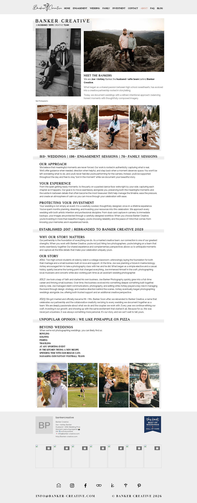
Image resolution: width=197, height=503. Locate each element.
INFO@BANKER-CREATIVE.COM (65, 496)
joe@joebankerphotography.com (145, 480)
